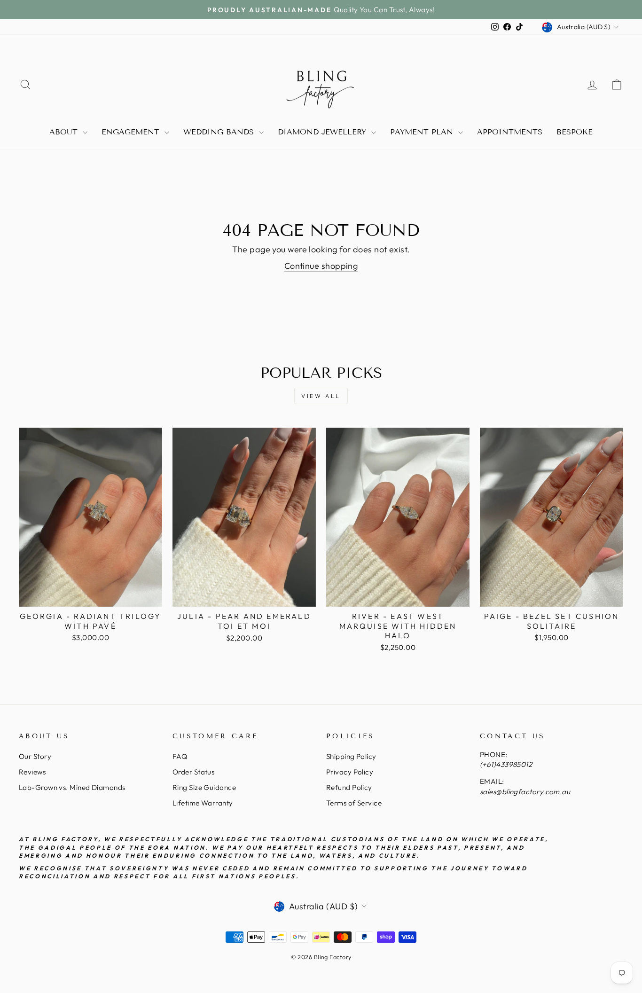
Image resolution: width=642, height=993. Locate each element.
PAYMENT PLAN (423, 131)
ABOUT (64, 131)
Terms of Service (354, 802)
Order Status (193, 771)
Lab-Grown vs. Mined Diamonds (72, 787)
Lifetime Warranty (202, 802)
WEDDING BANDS (220, 131)
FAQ (179, 756)
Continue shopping (321, 265)
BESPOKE (574, 131)
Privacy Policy (349, 771)
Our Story (35, 756)
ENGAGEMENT (132, 131)
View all (321, 395)
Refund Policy (349, 787)
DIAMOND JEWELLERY (323, 131)
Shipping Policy (351, 756)
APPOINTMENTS (509, 131)
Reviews (32, 771)
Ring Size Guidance (204, 787)
